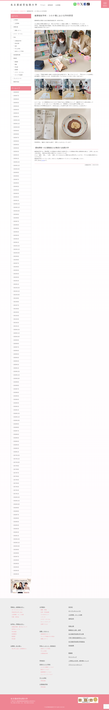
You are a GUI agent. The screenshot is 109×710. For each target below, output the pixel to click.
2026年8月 (16, 92)
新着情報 (16, 11)
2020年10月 (17, 336)
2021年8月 (16, 301)
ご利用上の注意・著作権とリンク (79, 661)
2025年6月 (16, 141)
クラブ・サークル (18, 33)
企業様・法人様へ (16, 646)
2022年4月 (16, 273)
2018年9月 (16, 424)
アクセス (42, 5)
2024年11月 (17, 165)
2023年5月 (16, 228)
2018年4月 (16, 441)
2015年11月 (17, 542)
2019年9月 (16, 382)
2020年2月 (16, 364)
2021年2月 (16, 322)
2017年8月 (16, 469)
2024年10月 (17, 169)
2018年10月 (17, 420)
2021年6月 (16, 308)
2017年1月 (16, 493)
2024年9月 (16, 172)
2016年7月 (16, 514)
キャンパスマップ (45, 621)
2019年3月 (16, 403)
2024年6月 (16, 183)
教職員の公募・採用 (75, 630)
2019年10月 (17, 378)
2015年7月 (16, 556)
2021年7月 (16, 305)
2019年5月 (16, 396)
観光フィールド (45, 669)
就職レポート (18, 30)
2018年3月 (16, 444)
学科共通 (17, 43)
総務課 (16, 69)
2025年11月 (17, 123)
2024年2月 (16, 197)
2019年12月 (17, 371)
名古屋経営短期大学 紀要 (76, 634)
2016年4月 (16, 525)
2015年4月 (16, 567)
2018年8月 (16, 427)
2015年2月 (16, 574)
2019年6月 (16, 392)
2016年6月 (16, 518)
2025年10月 (17, 127)
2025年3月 (16, 151)
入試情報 (57, 5)
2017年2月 (16, 490)
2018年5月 (16, 437)
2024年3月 (16, 193)
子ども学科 (17, 48)
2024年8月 (16, 176)
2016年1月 (16, 535)
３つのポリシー (45, 614)
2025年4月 (16, 148)
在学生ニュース (16, 629)
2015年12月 (17, 539)
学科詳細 (43, 680)
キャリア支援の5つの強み (48, 636)
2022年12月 (17, 245)
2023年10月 (17, 210)
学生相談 (14, 631)
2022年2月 (16, 280)
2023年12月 (17, 203)
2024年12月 (17, 162)
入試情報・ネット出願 (18, 614)
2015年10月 (17, 546)
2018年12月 (17, 413)
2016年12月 (17, 497)
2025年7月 (16, 137)
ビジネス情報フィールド (47, 667)
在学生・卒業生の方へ (17, 624)
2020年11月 (17, 333)
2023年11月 (17, 207)
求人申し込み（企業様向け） (19, 648)
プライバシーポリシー (75, 664)
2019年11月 (17, 375)
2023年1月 (16, 242)
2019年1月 (16, 410)
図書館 (71, 653)
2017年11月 (17, 458)
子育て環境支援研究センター (77, 638)
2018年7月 (16, 430)
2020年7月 (16, 347)
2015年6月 (16, 560)
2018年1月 (16, 451)
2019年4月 (16, 399)
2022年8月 (16, 259)
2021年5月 (16, 312)
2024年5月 (16, 186)
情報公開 (71, 626)
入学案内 (16, 20)
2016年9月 (16, 507)
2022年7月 (16, 263)
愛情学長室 (16, 81)
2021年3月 (16, 319)
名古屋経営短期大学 (24, 5)
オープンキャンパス (17, 609)
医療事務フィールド (46, 672)
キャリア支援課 (19, 74)
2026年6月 (16, 99)
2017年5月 (16, 479)
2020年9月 (16, 340)
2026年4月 (16, 106)
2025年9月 (16, 130)
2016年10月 (17, 504)
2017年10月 (17, 462)
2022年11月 (17, 249)
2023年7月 (16, 221)
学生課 (16, 67)
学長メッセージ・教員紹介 (48, 646)
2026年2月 (16, 113)
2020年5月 (16, 354)
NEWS (71, 607)
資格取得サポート (45, 634)
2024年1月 (16, 200)
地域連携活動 (17, 54)
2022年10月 (17, 252)
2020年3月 (16, 361)
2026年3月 (16, 109)
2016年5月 (16, 521)
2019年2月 (16, 406)
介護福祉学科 (22, 11)
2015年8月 (16, 553)
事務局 (15, 58)
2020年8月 (16, 343)
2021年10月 (17, 294)
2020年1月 (16, 368)
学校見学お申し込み (17, 612)
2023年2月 (16, 238)
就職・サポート (44, 631)
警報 (16, 64)
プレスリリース (17, 78)
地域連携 (71, 645)
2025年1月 (16, 158)
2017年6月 (16, 476)
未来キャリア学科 (19, 51)
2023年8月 (16, 217)
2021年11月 (17, 291)
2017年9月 (16, 465)
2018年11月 (17, 417)
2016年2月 (16, 532)
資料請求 (50, 5)
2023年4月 (16, 231)
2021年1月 (16, 326)
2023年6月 (16, 224)
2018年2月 (16, 448)
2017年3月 (16, 486)
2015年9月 (16, 549)
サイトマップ (73, 657)
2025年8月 (16, 134)
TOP (12, 11)
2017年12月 (17, 455)
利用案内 (14, 634)
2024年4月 (16, 190)
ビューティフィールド (47, 674)
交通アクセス (44, 624)
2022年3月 (16, 277)
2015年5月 (16, 563)
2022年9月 (16, 256)
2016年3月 (16, 528)
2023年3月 (16, 235)
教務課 (16, 61)
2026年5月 (16, 102)
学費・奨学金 (15, 617)
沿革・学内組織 (45, 612)
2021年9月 (16, 298)
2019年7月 (16, 389)
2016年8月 (16, 511)
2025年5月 (16, 144)
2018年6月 (16, 434)
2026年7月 (16, 95)
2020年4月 (16, 357)
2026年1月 (16, 116)
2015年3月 (16, 570)
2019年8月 (16, 385)
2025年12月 (17, 120)
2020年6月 (16, 350)
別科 (16, 46)
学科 (15, 37)
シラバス (43, 617)
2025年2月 (16, 155)
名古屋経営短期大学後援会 (77, 641)
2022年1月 (16, 284)
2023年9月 (16, 214)
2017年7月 (16, 472)
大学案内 (42, 607)
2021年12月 (17, 287)
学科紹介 (42, 660)
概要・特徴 (44, 609)
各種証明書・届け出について (19, 626)
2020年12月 (17, 329)
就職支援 (16, 26)
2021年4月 (16, 315)
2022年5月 (16, 270)
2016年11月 (17, 500)
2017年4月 (16, 483)
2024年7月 (16, 179)
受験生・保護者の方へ (17, 607)
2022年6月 (16, 266)
